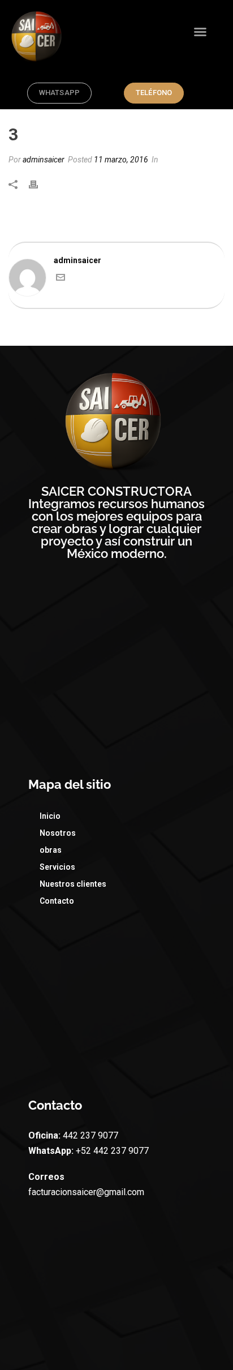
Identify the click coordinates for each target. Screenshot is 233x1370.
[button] (200, 32)
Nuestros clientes (73, 883)
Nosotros (58, 833)
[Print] (39, 184)
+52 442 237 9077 (111, 1150)
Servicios (57, 866)
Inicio (50, 816)
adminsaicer (43, 159)
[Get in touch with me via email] (60, 279)
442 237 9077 (89, 1135)
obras (51, 849)
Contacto (57, 900)
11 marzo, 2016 (121, 159)
